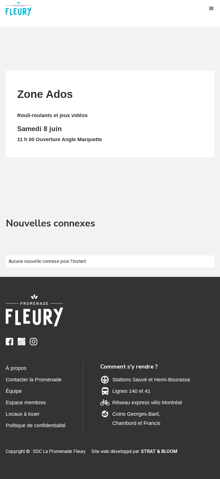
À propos (16, 368)
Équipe (14, 391)
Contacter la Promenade (34, 380)
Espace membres (26, 402)
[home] (23, 8)
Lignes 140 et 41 (131, 391)
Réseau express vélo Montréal (147, 402)
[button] (211, 8)
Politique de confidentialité (36, 425)
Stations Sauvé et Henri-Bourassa (151, 380)
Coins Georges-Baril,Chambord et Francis (136, 418)
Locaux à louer (23, 414)
